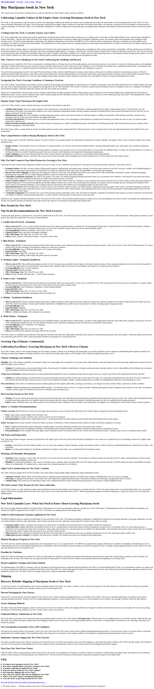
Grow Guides (29, 2)
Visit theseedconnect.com (72, 686)
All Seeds (19, 2)
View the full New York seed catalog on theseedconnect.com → (23, 682)
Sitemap (38, 2)
